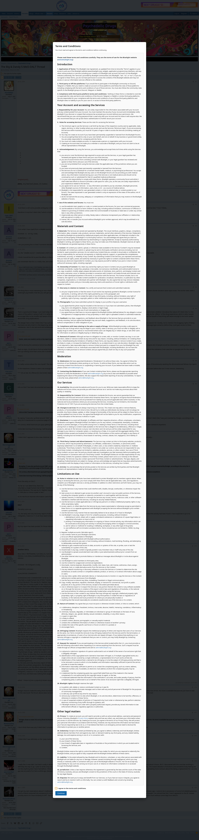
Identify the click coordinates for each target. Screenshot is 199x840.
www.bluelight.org (65, 60)
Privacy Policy (83, 718)
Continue (61, 793)
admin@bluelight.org (75, 367)
